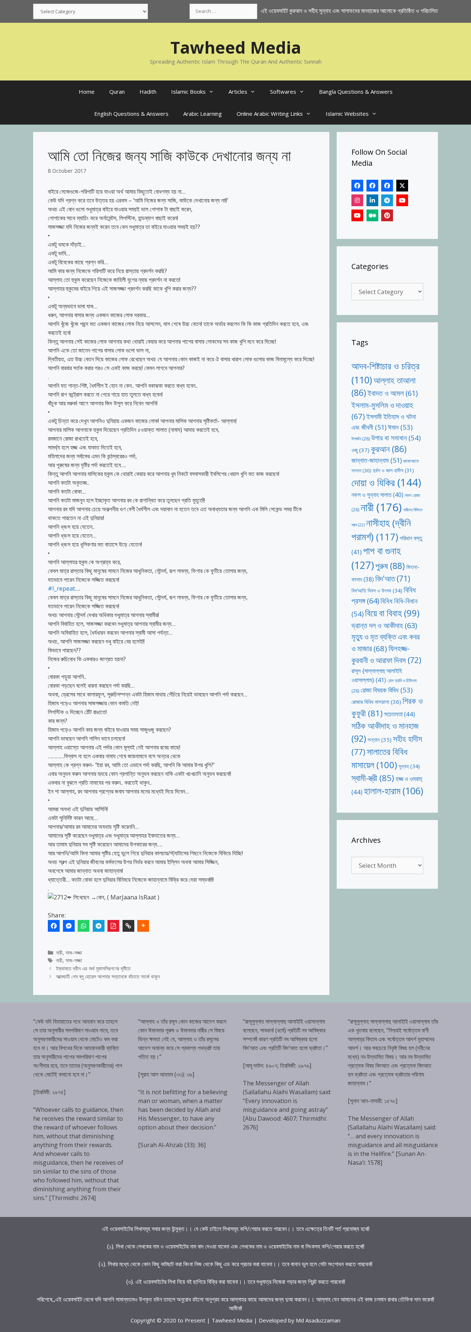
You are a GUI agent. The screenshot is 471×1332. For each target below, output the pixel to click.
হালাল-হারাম (393, 791)
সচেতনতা (399, 714)
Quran (117, 91)
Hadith (147, 91)
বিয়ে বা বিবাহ (392, 613)
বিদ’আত (392, 578)
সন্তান (380, 739)
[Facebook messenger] (69, 926)
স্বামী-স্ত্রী (372, 778)
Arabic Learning (202, 113)
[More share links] (143, 926)
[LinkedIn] (372, 200)
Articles (238, 91)
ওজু (360, 450)
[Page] (372, 185)
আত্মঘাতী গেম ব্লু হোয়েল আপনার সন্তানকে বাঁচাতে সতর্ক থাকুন (108, 976)
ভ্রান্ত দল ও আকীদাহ (384, 625)
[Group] (387, 185)
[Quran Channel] (357, 215)
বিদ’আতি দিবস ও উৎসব (376, 590)
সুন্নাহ (409, 766)
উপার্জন (360, 439)
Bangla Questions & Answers (356, 91)
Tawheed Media (235, 47)
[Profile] (357, 185)
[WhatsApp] (83, 926)
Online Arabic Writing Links (270, 113)
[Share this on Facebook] (54, 926)
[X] (402, 185)
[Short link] (128, 926)
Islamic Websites (347, 113)
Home (87, 91)
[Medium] (372, 215)
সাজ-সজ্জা (73, 952)
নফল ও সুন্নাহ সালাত (377, 495)
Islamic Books (188, 91)
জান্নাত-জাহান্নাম (376, 460)
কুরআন (389, 449)
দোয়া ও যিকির (386, 482)
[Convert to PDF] (113, 926)
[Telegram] (99, 926)
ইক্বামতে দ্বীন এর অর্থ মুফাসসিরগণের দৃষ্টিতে (93, 968)
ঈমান (400, 427)
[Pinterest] (387, 215)
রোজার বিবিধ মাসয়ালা (376, 701)
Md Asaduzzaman (318, 1320)
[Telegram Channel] (387, 200)
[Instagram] (357, 200)
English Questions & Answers (131, 113)
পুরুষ (390, 566)
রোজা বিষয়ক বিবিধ (386, 689)
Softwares (283, 91)
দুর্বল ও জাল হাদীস (393, 470)
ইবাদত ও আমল (393, 393)
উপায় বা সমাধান (396, 437)
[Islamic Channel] (402, 200)
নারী (59, 952)
